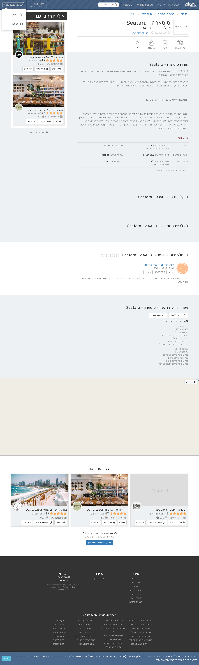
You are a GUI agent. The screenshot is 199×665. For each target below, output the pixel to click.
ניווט (133, 14)
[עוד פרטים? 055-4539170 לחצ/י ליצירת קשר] (39, 490)
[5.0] (160, 32)
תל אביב (55, 68)
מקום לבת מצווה (59, 632)
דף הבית (135, 578)
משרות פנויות (135, 590)
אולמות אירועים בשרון (113, 624)
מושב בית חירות (176, 522)
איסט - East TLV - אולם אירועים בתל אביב (41, 57)
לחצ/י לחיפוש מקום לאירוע (99, 542)
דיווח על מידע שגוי (38, 132)
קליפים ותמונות (166, 14)
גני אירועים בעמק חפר (85, 620)
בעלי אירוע (14, 14)
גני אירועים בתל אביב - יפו (85, 636)
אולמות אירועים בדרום (140, 628)
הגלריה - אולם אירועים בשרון (170, 509)
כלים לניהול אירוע (169, 4)
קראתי (6, 658)
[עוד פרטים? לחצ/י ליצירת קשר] (38, 38)
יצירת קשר (41, 68)
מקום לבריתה (58, 624)
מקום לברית (59, 620)
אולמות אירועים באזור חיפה (140, 620)
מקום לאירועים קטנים (86, 640)
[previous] (59, 38)
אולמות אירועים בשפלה (113, 620)
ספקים (128, 4)
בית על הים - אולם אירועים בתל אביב (46, 509)
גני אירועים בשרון (86, 632)
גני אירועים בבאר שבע (113, 635)
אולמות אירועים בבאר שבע (140, 624)
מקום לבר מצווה (58, 628)
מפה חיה (190, 382)
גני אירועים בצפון (86, 624)
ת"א (57, 121)
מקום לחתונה (58, 640)
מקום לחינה (59, 636)
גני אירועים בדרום (113, 639)
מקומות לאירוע (145, 4)
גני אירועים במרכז (113, 647)
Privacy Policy (62, 587)
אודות (183, 14)
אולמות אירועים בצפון (140, 644)
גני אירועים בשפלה (86, 628)
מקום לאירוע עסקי (86, 644)
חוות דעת (146, 14)
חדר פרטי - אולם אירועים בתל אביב (45, 110)
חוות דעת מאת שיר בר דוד (159, 264)
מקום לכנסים (58, 644)
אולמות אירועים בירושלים (140, 632)
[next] (18, 38)
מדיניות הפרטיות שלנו (166, 659)
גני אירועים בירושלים (113, 643)
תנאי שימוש (136, 594)
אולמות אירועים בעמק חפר (140, 640)
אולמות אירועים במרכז (140, 636)
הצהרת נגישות (136, 598)
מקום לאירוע (99, 578)
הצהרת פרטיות (135, 602)
